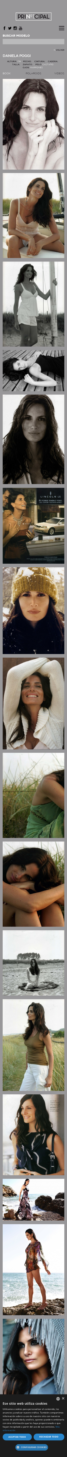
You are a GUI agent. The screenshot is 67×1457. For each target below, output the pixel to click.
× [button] (63, 1398)
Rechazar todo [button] (48, 1436)
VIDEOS (59, 73)
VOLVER (60, 50)
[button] (33, 1448)
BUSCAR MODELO (16, 35)
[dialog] (33, 1425)
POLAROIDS (33, 73)
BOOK (7, 73)
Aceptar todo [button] (17, 1436)
